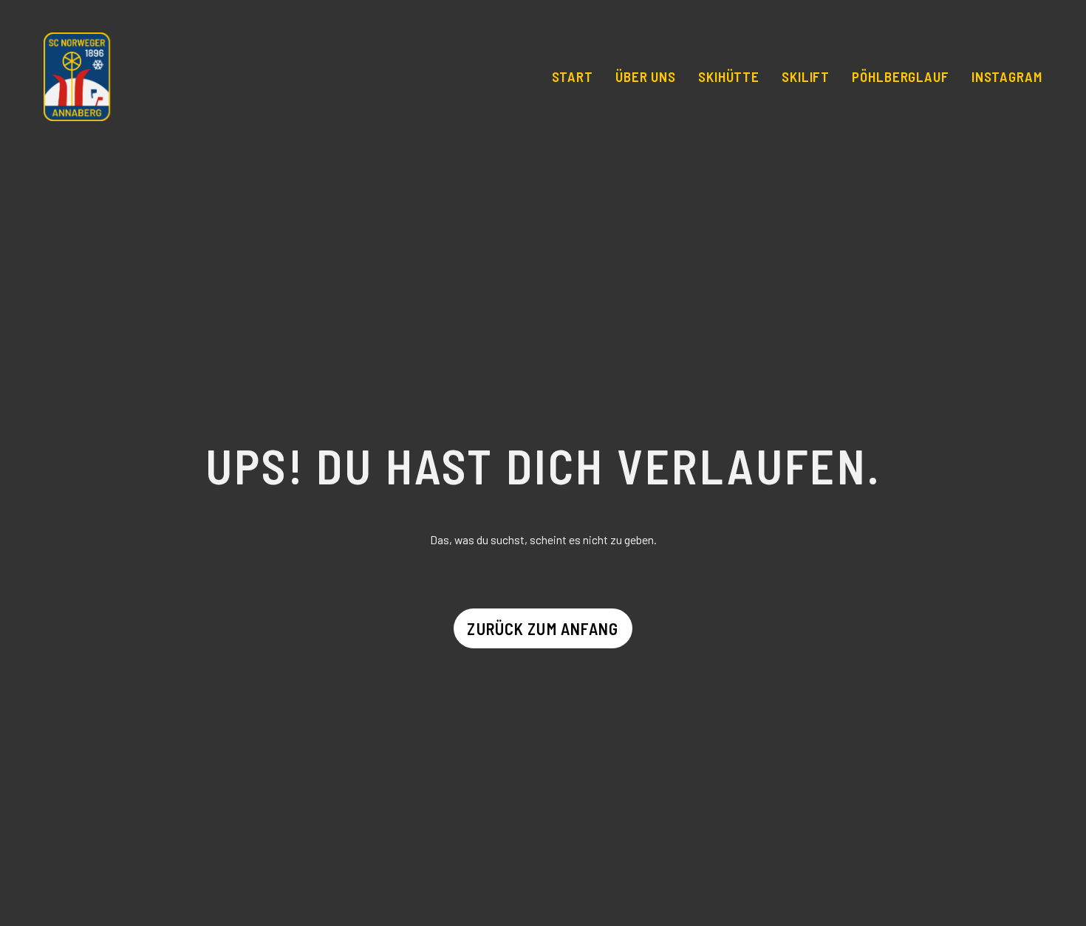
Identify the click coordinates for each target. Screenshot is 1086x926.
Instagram (1007, 76)
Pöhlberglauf (900, 76)
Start (573, 76)
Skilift (806, 76)
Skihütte (729, 76)
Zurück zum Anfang (542, 628)
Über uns (646, 76)
